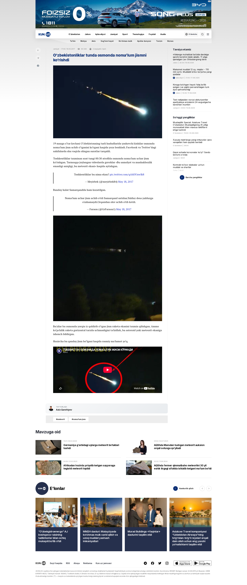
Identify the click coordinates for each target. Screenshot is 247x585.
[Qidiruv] (202, 34)
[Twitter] (159, 563)
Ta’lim (175, 170)
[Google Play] (202, 563)
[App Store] (183, 563)
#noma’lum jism (79, 419)
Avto (94, 41)
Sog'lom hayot (107, 41)
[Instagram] (167, 563)
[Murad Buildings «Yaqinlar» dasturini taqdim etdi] (146, 524)
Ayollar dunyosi (144, 41)
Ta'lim (72, 41)
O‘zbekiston (74, 34)
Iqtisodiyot (100, 34)
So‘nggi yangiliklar (184, 117)
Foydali (152, 34)
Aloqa (77, 563)
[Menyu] (207, 34)
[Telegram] (38, 58)
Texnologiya (138, 34)
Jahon (88, 34)
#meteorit (60, 419)
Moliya (84, 41)
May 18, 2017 (125, 181)
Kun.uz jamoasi (103, 563)
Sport (125, 34)
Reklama (87, 563)
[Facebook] (38, 65)
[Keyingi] (208, 488)
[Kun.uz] (44, 34)
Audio (163, 34)
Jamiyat (114, 34)
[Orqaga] (38, 50)
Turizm (159, 41)
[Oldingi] (202, 488)
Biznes (170, 41)
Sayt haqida (56, 563)
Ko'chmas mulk (125, 41)
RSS (68, 563)
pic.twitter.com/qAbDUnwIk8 (127, 174)
